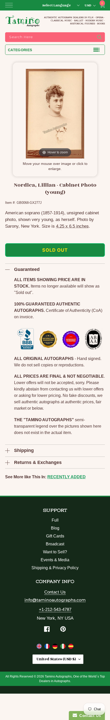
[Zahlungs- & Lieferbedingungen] (56, 647)
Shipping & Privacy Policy (55, 568)
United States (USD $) (56, 659)
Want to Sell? (55, 552)
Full (55, 520)
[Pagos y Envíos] (71, 647)
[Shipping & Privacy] (40, 647)
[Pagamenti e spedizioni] (64, 647)
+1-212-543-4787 (55, 609)
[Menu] (9, 5)
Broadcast (55, 544)
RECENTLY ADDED (66, 477)
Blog (55, 528)
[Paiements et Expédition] (48, 647)
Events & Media (55, 560)
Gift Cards (55, 536)
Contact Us (55, 592)
